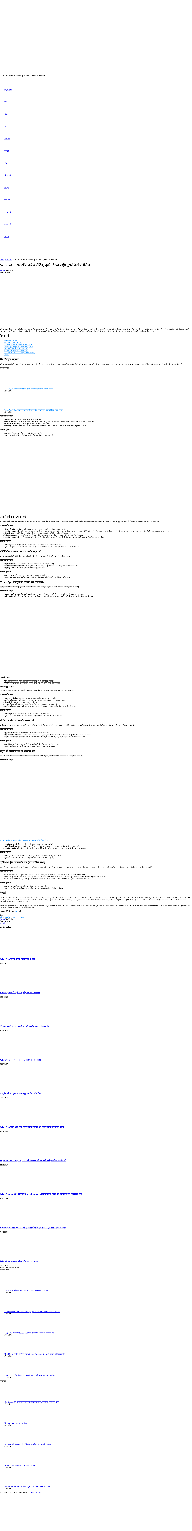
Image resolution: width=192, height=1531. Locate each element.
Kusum (2, 270)
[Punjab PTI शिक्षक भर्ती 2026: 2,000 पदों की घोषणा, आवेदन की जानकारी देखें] (16, 1331)
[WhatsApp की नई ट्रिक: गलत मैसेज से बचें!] (21, 955)
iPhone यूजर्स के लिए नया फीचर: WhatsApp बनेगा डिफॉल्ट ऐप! (25, 1026)
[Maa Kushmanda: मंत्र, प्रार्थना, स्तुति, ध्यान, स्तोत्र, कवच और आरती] (16, 1485)
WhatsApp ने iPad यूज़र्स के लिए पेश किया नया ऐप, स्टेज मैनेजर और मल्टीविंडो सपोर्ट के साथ (33, 410)
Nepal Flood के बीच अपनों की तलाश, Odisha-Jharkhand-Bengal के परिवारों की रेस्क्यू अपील (34, 1354)
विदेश (6, 114)
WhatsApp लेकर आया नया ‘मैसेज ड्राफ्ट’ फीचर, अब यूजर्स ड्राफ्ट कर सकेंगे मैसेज (32, 1127)
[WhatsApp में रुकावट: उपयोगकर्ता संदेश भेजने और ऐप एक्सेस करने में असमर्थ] (16, 387)
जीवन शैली (7, 175)
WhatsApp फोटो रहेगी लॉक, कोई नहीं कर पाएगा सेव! (20, 992)
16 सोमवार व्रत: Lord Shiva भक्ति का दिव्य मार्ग (19, 1465)
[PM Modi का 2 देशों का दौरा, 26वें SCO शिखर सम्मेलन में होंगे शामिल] (16, 1288)
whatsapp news (12, 917)
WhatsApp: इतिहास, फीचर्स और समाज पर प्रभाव (19, 1261)
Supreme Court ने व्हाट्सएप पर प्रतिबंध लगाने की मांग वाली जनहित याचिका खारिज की (33, 1160)
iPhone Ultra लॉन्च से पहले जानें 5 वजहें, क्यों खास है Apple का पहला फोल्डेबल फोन (31, 1375)
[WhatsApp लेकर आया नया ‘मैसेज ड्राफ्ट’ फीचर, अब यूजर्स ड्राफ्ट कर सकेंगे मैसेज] (21, 1123)
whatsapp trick (23, 917)
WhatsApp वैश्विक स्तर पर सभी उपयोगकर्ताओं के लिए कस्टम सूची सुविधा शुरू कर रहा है (33, 1228)
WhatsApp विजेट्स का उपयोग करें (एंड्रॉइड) (18, 347)
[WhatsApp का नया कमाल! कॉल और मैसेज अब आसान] (21, 1055)
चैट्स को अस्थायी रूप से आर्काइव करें (16, 351)
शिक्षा (6, 163)
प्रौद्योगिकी (7, 212)
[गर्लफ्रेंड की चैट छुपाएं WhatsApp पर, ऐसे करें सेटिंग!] (21, 1089)
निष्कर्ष (6, 355)
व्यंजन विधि (7, 224)
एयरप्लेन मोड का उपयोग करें (13, 343)
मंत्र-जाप (7, 200)
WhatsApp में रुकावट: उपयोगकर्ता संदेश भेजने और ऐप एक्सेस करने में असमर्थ (28, 389)
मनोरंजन (7, 139)
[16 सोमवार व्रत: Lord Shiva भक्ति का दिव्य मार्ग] (16, 1463)
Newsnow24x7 (35, 1492)
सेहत (6, 126)
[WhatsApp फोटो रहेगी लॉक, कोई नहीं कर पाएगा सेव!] (21, 988)
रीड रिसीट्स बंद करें (10, 341)
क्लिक (16, 911)
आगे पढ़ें (2, 923)
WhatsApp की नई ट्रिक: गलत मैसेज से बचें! (17, 959)
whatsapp (3, 917)
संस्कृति (6, 188)
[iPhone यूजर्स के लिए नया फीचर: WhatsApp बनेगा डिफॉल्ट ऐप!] (21, 1022)
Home (2, 260)
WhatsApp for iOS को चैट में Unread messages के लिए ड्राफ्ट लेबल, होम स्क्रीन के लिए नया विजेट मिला (41, 1194)
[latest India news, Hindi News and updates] (15, 25)
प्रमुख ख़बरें (8, 90)
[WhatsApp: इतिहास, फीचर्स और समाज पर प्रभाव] (21, 1257)
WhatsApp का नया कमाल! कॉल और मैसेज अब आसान (21, 1060)
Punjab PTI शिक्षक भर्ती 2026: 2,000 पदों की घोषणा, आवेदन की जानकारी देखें (29, 1333)
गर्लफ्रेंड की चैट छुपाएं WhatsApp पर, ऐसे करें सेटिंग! (20, 1093)
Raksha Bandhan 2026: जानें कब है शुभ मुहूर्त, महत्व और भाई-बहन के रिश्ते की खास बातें (32, 1312)
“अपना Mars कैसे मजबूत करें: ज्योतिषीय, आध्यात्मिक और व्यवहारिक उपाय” (27, 1444)
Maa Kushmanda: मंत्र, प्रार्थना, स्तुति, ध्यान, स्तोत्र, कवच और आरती (27, 1487)
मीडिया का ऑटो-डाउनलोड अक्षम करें (16, 349)
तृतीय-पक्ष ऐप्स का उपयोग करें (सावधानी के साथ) (19, 353)
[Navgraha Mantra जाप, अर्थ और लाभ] (16, 1421)
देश (5, 102)
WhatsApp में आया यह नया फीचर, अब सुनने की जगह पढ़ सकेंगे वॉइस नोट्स (24, 840)
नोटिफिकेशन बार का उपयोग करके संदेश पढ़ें (18, 345)
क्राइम (6, 151)
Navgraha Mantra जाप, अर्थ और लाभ (16, 1423)
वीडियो (6, 237)
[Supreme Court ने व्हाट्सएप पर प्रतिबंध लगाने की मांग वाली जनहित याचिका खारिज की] (21, 1156)
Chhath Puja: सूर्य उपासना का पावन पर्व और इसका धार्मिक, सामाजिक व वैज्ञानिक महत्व (31, 1402)
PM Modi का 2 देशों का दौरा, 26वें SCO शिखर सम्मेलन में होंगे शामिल (26, 1290)
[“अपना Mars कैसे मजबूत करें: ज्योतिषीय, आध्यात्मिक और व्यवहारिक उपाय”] (16, 1442)
